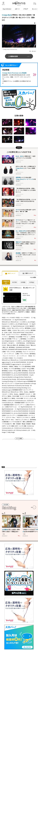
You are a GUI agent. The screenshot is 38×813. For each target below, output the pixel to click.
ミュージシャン (7, 9)
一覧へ (32, 507)
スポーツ (17, 9)
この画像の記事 (13, 56)
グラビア (25, 9)
